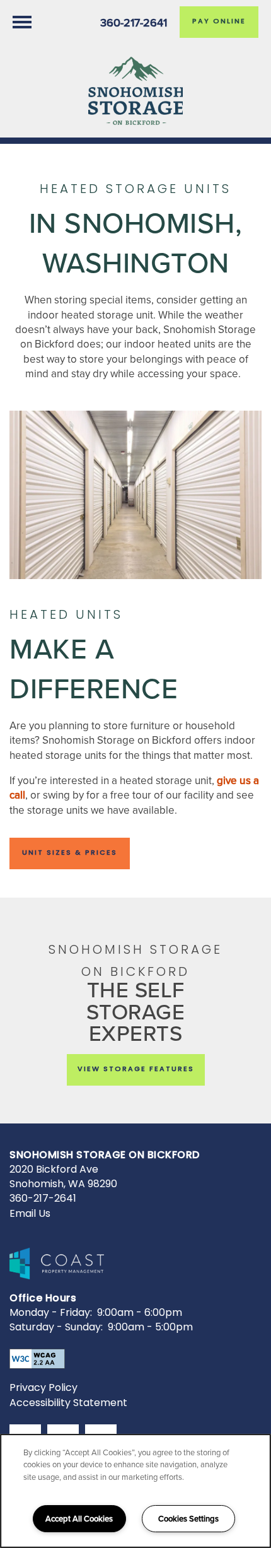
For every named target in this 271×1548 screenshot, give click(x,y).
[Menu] (22, 22)
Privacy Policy (43, 1388)
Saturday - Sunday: (56, 1328)
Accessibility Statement (68, 1403)
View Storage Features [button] (136, 1069)
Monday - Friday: (50, 1313)
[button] (219, 22)
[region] (135, 1491)
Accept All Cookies (79, 1518)
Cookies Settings (188, 1518)
